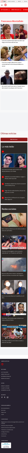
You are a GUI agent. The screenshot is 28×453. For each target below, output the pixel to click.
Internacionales (6, 376)
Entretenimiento (5, 408)
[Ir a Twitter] (5, 397)
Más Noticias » (14, 139)
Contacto (3, 436)
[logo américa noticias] (5, 5)
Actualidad (4, 372)
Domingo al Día (5, 390)
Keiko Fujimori (11, 1)
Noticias (3, 410)
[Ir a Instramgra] (8, 397)
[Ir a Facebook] (2, 397)
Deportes (3, 412)
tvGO (2, 414)
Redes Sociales (5, 378)
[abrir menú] (2, 5)
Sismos (19, 1)
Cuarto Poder (5, 388)
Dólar (25, 1)
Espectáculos (5, 374)
